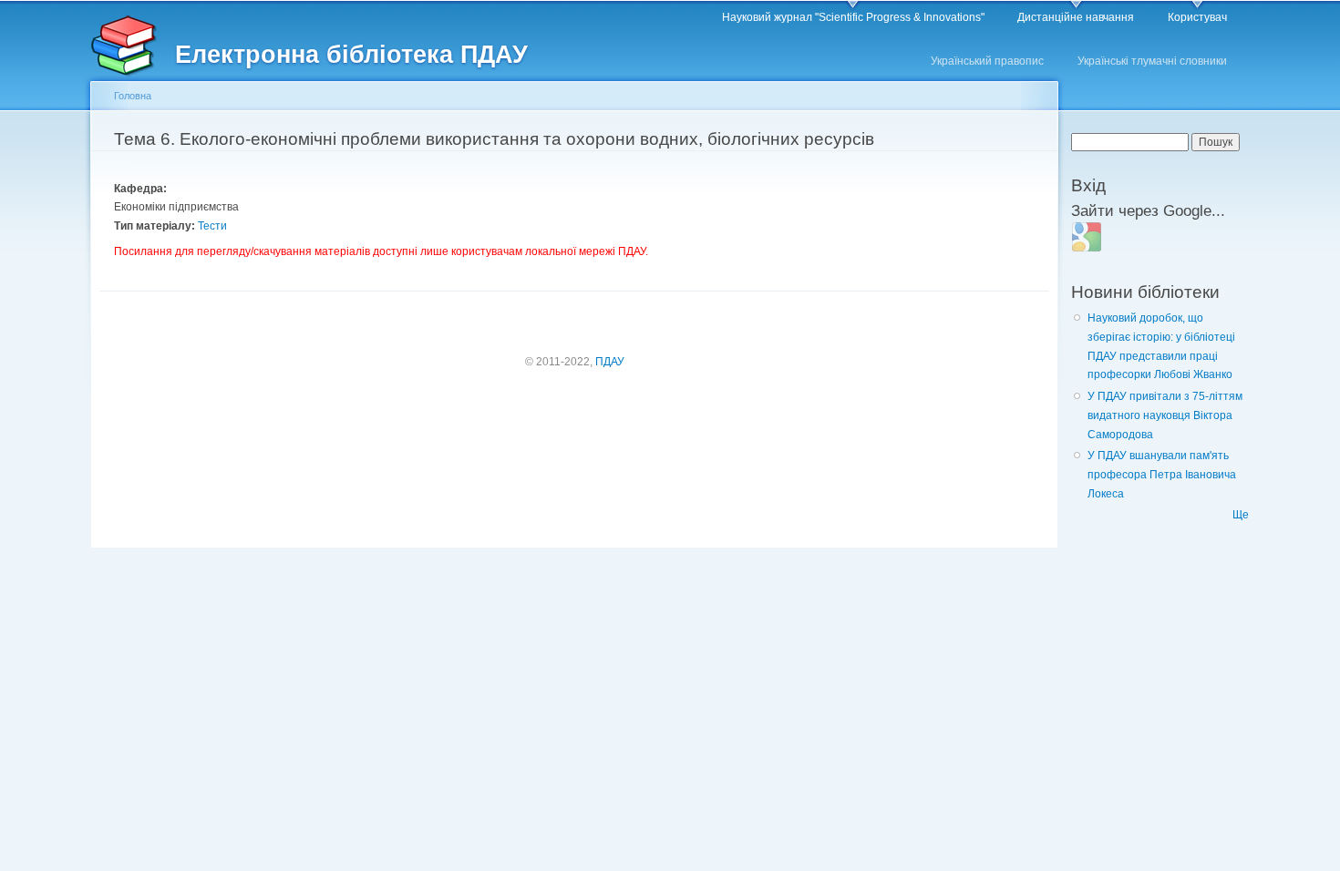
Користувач (1197, 17)
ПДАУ (609, 361)
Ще (1240, 514)
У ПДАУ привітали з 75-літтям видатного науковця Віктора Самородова (1164, 415)
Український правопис (987, 61)
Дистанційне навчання (1075, 17)
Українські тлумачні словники (1152, 61)
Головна (132, 95)
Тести (212, 226)
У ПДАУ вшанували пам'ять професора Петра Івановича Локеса (1161, 474)
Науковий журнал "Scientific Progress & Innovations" (853, 17)
